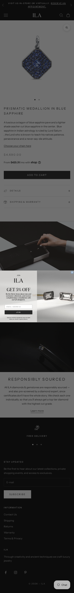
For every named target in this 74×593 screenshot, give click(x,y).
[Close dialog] (72, 272)
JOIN (18, 312)
